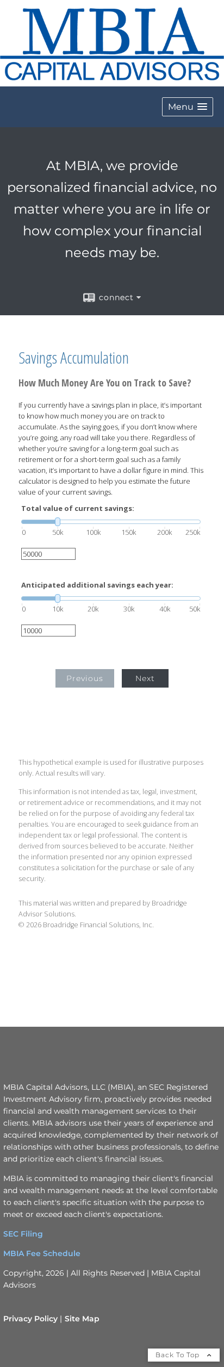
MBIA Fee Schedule (41, 1253)
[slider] (111, 522)
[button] (187, 106)
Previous (84, 678)
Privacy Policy (30, 1319)
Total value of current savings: (77, 508)
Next (145, 678)
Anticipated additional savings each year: (97, 585)
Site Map (82, 1319)
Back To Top (178, 1355)
